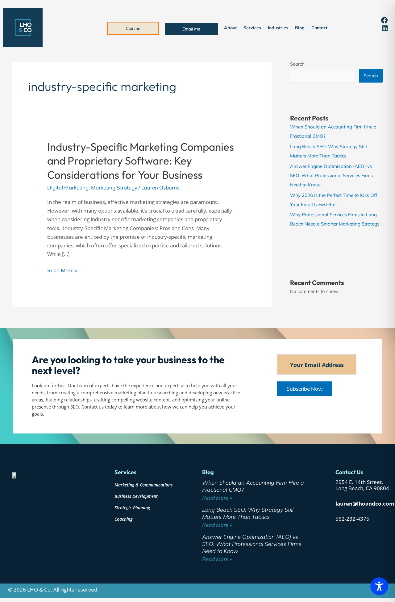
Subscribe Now (304, 388)
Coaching (123, 519)
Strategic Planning (132, 507)
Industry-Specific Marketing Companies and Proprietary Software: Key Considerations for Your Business (140, 160)
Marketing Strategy (114, 187)
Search (297, 64)
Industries (278, 28)
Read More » (62, 270)
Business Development (136, 496)
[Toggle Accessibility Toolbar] (379, 586)
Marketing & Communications (143, 485)
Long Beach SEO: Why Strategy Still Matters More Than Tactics (247, 513)
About (230, 28)
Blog (300, 28)
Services (252, 28)
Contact (319, 28)
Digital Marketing (68, 187)
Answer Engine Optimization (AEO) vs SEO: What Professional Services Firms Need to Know (331, 175)
